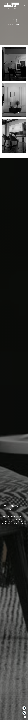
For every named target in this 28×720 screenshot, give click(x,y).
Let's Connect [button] (14, 529)
